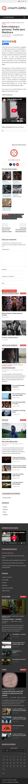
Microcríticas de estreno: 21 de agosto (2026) (19, 394)
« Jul (3, 773)
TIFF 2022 (9, 218)
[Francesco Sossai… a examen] (14, 600)
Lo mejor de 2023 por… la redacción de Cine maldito (19, 734)
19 (10, 763)
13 (14, 759)
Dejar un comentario (6, 36)
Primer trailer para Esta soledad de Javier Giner (14, 560)
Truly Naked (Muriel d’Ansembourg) (17, 483)
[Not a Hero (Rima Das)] (14, 431)
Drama (4, 215)
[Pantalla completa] (24, 543)
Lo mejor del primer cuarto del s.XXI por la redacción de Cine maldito (12, 693)
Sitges (22, 22)
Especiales (4, 585)
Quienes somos (6, 590)
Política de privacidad (7, 588)
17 (3, 763)
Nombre (4, 269)
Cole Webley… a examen (18, 634)
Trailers (4, 24)
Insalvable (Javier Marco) (19, 659)
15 (21, 759)
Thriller (4, 218)
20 (14, 763)
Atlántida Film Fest (12, 364)
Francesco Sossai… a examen (12, 619)
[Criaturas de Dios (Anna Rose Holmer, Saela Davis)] (6, 457)
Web (3, 283)
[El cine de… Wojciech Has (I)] (14, 327)
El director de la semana (17, 616)
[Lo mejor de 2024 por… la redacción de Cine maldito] (6, 717)
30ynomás (4, 616)
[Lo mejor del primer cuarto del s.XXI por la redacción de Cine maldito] (14, 673)
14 (17, 759)
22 (21, 763)
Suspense (20, 217)
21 (17, 763)
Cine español (20, 214)
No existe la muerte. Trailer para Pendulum (13, 563)
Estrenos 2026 (6, 497)
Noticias (18, 22)
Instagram (5, 514)
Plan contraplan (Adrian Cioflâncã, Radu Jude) (18, 643)
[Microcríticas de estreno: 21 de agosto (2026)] (6, 394)
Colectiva (8, 689)
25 (7, 766)
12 (10, 759)
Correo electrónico (8, 276)
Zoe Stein (14, 218)
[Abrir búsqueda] (24, 17)
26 (10, 766)
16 (24, 759)
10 (3, 759)
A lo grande (4, 364)
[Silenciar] (22, 543)
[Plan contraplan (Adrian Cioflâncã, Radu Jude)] (6, 642)
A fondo (4, 439)
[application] (14, 538)
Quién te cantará (6, 217)
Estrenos (8, 22)
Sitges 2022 (14, 217)
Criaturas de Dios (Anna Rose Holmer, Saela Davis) (19, 458)
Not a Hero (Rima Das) (9, 441)
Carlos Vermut (12, 214)
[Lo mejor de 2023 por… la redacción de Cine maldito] (6, 734)
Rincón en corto (5, 617)
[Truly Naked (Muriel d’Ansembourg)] (6, 482)
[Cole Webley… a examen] (6, 634)
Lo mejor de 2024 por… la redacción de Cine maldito (19, 717)
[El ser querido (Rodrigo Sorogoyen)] (6, 385)
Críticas (8, 439)
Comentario (6, 249)
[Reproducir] (4, 543)
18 (7, 763)
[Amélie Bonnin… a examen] (6, 651)
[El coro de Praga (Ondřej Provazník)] (6, 402)
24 (3, 766)
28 (17, 766)
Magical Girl (9, 215)
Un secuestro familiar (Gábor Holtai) (18, 474)
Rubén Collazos (14, 621)
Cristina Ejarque (15, 370)
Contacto (4, 582)
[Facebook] (21, 1)
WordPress (11, 782)
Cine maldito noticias (18, 35)
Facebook (5, 509)
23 (24, 763)
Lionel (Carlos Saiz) (8, 368)
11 (7, 759)
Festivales (13, 22)
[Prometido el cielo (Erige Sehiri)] (6, 410)
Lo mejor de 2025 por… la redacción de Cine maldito (19, 709)
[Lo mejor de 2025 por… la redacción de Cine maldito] (6, 709)
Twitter (4, 512)
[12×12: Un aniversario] (6, 725)
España (3, 22)
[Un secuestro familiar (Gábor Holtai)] (6, 474)
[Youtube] (19, 1)
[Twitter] (23, 1)
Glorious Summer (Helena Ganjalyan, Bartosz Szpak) (19, 466)
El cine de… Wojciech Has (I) (10, 337)
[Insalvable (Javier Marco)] (6, 659)
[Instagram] (25, 1)
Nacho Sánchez (17, 215)
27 (14, 766)
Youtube (5, 507)
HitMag (16, 782)
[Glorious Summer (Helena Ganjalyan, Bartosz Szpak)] (6, 466)
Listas (13, 689)
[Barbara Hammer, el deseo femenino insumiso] (14, 303)
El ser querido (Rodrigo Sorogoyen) (18, 386)
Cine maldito (5, 579)
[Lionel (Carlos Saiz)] (14, 356)
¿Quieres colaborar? (7, 577)
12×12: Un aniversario (18, 725)
